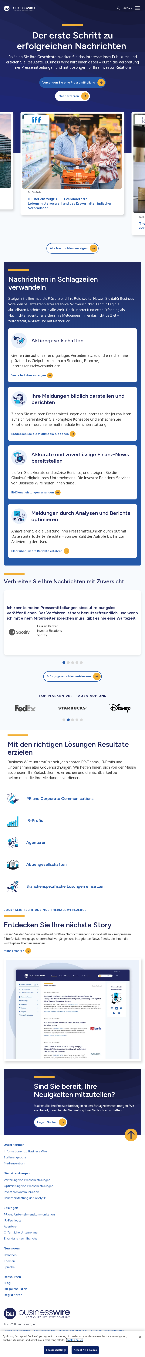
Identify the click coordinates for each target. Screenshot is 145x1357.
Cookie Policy (74, 1339)
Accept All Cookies (85, 1349)
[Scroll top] (131, 1135)
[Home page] (19, 8)
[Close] (140, 1337)
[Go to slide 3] (72, 663)
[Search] (118, 8)
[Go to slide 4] (77, 663)
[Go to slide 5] (81, 663)
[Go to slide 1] (63, 663)
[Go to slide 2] (68, 663)
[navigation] (137, 8)
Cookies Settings (56, 1349)
